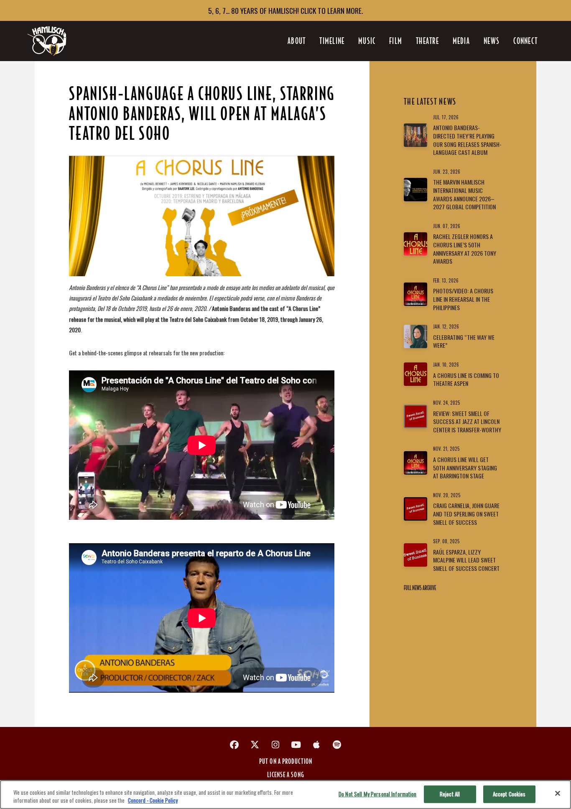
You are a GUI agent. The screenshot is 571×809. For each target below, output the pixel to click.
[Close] (557, 793)
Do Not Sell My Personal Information (378, 794)
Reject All (450, 794)
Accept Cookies (509, 794)
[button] (525, 41)
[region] (285, 794)
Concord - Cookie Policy (153, 800)
